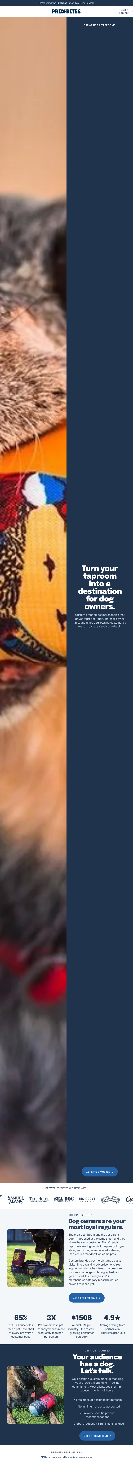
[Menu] (4, 11)
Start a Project (123, 11)
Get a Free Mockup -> (100, 1171)
